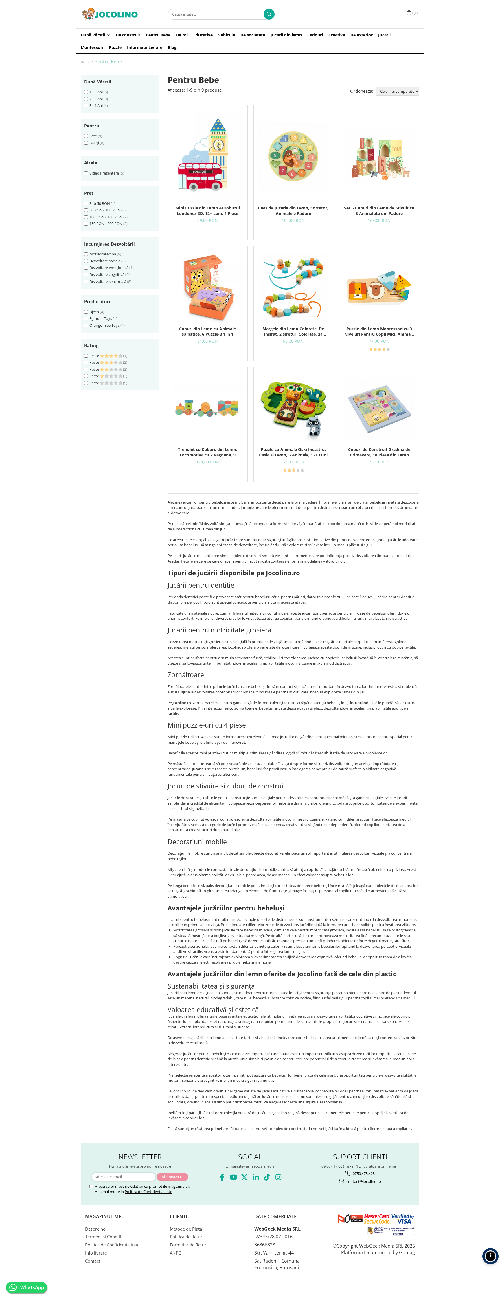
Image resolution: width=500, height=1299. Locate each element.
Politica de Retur (186, 1236)
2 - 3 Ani (96, 98)
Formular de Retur (188, 1245)
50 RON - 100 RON (104, 210)
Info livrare (96, 1253)
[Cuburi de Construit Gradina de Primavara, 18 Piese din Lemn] (379, 408)
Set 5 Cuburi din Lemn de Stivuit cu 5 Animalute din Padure (379, 210)
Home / (87, 62)
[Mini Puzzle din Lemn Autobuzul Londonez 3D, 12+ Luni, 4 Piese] (207, 156)
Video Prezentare (104, 173)
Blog (172, 47)
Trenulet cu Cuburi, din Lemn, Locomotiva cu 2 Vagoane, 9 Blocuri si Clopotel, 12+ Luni (207, 452)
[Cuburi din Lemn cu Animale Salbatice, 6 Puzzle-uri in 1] (207, 287)
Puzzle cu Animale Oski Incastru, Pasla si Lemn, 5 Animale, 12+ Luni (293, 452)
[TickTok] (267, 1177)
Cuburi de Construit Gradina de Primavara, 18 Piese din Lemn (379, 452)
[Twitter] (244, 1177)
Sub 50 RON (99, 203)
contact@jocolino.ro (363, 1181)
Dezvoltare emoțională (108, 267)
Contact (92, 1261)
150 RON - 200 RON (105, 223)
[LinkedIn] (256, 1177)
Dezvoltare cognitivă (106, 274)
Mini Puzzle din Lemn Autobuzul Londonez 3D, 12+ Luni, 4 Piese (207, 210)
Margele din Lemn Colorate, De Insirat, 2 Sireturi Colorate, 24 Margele (293, 331)
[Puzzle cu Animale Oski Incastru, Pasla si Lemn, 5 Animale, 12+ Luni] (293, 408)
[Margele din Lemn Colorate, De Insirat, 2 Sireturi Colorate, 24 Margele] (293, 287)
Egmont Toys (100, 318)
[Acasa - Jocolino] (110, 14)
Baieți (94, 142)
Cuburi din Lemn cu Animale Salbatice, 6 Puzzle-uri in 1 (207, 331)
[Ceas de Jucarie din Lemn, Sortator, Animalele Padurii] (293, 157)
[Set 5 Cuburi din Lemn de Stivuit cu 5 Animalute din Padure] (379, 157)
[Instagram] (278, 1177)
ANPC (175, 1253)
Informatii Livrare (144, 47)
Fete (93, 135)
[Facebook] (222, 1177)
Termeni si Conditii (103, 1236)
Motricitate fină (102, 254)
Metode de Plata (186, 1229)
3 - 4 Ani (96, 105)
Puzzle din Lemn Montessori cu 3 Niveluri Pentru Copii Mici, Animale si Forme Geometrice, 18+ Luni (379, 331)
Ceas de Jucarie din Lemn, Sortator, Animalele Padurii (293, 210)
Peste (94, 355)
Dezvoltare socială (104, 260)
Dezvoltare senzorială (107, 281)
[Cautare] (269, 14)
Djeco (94, 311)
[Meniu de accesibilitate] (490, 1256)
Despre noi (96, 1229)
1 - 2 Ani (96, 91)
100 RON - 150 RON (105, 217)
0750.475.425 (363, 1173)
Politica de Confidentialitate (148, 1191)
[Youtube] (233, 1177)
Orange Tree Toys (104, 325)
